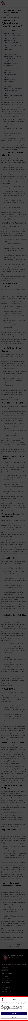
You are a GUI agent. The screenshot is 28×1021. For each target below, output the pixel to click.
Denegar (14, 1017)
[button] (26, 999)
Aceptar (14, 1013)
